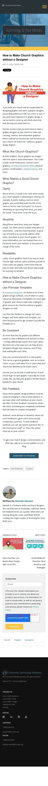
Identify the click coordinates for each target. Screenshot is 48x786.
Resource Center (12, 762)
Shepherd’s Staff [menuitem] (9, 704)
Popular (17, 640)
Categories (29, 640)
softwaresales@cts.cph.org (13, 744)
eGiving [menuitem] (5, 707)
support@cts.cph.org (11, 732)
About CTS (7, 681)
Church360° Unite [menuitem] (9, 699)
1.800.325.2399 (8, 740)
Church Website (17, 469)
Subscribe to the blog (24, 456)
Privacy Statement (19, 681)
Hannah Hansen (24, 501)
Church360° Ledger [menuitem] (10, 702)
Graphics (29, 469)
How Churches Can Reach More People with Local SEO (11, 561)
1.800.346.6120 (8, 727)
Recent (7, 640)
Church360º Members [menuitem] (11, 696)
